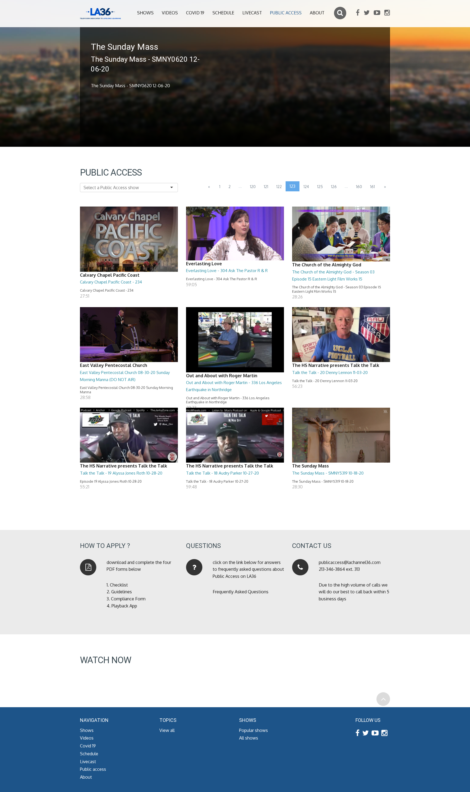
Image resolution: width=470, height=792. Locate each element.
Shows (145, 12)
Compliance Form (128, 598)
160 (359, 186)
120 (253, 186)
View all (167, 730)
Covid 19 (195, 12)
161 (372, 186)
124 (306, 186)
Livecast (252, 12)
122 (279, 186)
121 (266, 186)
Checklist (119, 585)
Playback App (124, 606)
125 (320, 186)
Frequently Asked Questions (240, 591)
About (317, 12)
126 (334, 186)
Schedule (223, 12)
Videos (170, 12)
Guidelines (121, 591)
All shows (248, 738)
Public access (286, 12)
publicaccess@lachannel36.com (350, 562)
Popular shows (253, 730)
